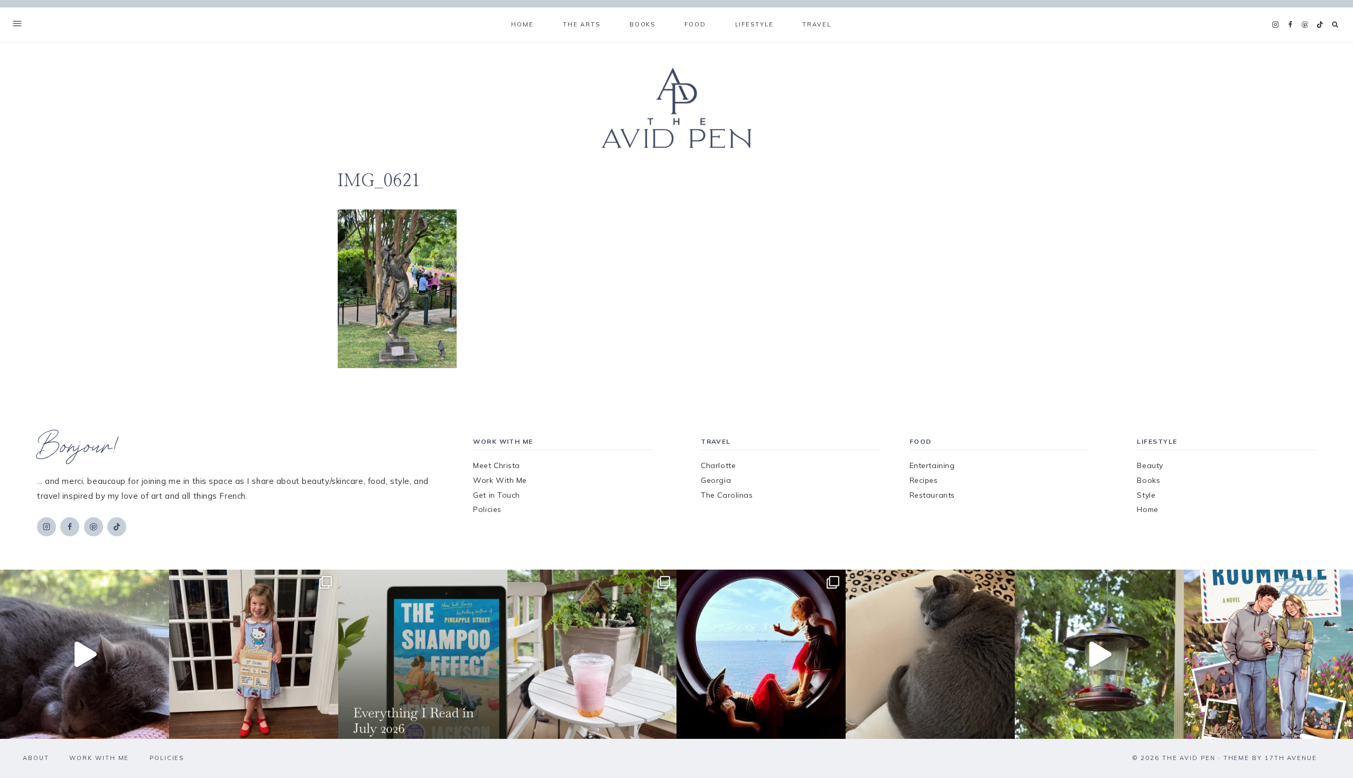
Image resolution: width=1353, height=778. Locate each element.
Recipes (924, 480)
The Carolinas (727, 495)
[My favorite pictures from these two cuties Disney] (761, 654)
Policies (487, 509)
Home (522, 24)
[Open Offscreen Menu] (17, 24)
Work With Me (500, 480)
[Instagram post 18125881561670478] (930, 654)
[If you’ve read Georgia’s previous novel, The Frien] (1268, 654)
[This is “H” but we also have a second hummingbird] (1099, 654)
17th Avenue (1291, 758)
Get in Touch (496, 495)
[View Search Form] (1335, 25)
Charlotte (718, 465)
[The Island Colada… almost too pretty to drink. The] (591, 654)
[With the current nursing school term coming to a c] (422, 654)
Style (1146, 495)
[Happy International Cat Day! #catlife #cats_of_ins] (84, 654)
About (36, 758)
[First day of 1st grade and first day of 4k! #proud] (253, 654)
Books (1148, 480)
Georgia (716, 480)
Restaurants (932, 495)
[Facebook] (1290, 25)
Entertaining (932, 465)
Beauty (1150, 465)
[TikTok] (1320, 25)
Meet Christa (496, 465)
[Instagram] (1275, 25)
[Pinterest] (1305, 25)
